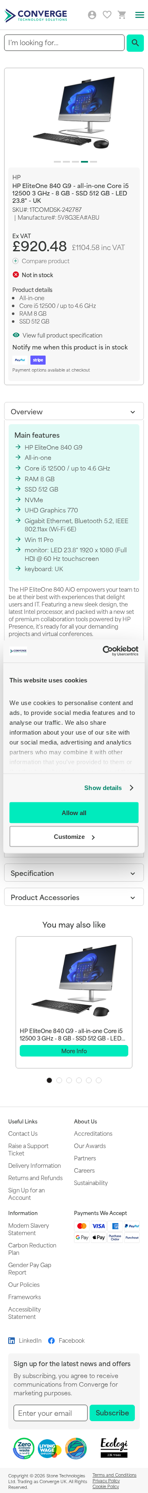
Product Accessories (45, 896)
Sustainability (91, 1182)
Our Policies (23, 1284)
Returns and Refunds (35, 1177)
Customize (69, 836)
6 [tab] (99, 1080)
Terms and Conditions (114, 1474)
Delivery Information (34, 1165)
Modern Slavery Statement (28, 1229)
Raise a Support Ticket (28, 1149)
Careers (84, 1170)
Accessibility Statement (24, 1313)
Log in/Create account (92, 15)
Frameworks (24, 1296)
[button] (55, 160)
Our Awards (90, 1145)
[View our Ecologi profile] (113, 1448)
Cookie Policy (105, 1486)
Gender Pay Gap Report (29, 1268)
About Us (85, 1121)
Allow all (74, 812)
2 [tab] (59, 1080)
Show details (103, 787)
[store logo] (36, 15)
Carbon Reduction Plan (32, 1248)
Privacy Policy (106, 1480)
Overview (27, 411)
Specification (32, 872)
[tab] (74, 411)
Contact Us (22, 1133)
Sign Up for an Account (26, 1193)
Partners (85, 1157)
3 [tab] (69, 1080)
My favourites (107, 14)
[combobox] (64, 42)
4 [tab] (79, 1080)
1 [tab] (49, 1080)
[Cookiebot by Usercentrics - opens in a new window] (104, 651)
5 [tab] (89, 1080)
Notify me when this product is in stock (70, 346)
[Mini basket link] (122, 15)
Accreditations (93, 1133)
